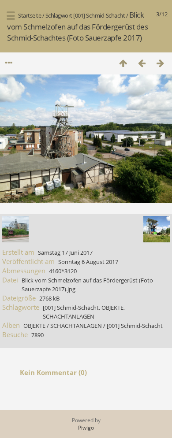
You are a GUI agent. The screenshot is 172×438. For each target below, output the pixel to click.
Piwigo (86, 427)
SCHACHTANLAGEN (68, 316)
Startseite (29, 15)
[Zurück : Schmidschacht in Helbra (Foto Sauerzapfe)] (141, 63)
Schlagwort (58, 15)
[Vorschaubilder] (123, 63)
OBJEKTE (112, 308)
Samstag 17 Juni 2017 (65, 252)
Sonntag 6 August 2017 (88, 262)
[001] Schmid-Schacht (99, 15)
